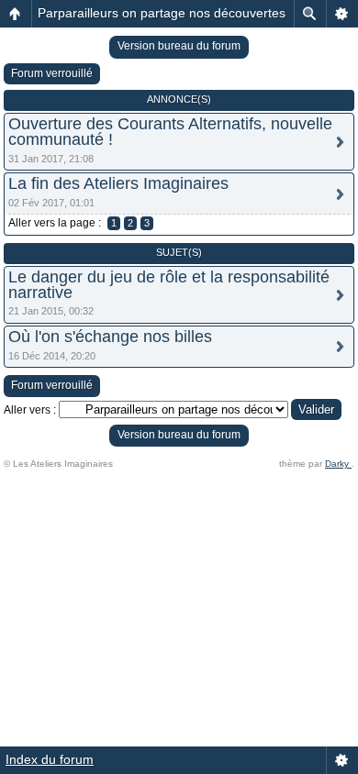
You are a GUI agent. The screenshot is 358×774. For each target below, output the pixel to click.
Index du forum (50, 759)
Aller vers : (30, 410)
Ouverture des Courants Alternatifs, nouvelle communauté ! (170, 132)
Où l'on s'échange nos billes (110, 336)
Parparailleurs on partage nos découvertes (161, 13)
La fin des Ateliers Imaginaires (118, 183)
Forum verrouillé (52, 73)
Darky (338, 464)
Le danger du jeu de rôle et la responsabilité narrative (169, 285)
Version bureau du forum (179, 45)
